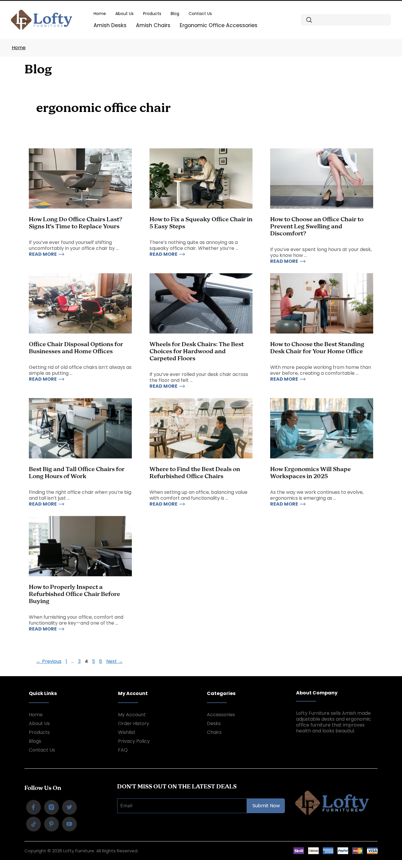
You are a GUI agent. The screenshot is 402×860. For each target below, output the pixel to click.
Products (152, 13)
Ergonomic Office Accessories (219, 25)
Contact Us (200, 13)
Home (100, 13)
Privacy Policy (134, 741)
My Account (132, 714)
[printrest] (33, 824)
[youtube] (69, 824)
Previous (49, 661)
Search (309, 19)
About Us (124, 13)
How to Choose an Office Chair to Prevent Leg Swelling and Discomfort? (316, 227)
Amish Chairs (153, 25)
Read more (43, 254)
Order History (133, 723)
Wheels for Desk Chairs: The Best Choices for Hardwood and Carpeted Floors (196, 351)
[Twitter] (69, 807)
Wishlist (126, 732)
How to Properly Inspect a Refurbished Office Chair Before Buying (74, 594)
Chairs (214, 732)
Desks (214, 723)
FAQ (123, 750)
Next (114, 661)
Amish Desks (110, 25)
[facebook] (33, 807)
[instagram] (51, 807)
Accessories (221, 714)
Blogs (35, 741)
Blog (175, 13)
